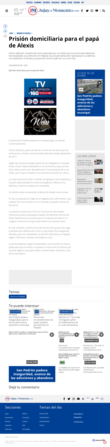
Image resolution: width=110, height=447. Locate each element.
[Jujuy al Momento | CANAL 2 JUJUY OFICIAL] (83, 399)
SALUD (41, 425)
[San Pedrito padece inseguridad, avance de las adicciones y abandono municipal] (19, 314)
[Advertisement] (40, 277)
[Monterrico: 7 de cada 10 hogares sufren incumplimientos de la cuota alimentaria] (69, 314)
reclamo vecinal (15, 312)
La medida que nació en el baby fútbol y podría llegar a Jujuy (69, 369)
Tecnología (26, 429)
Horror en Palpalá (17, 296)
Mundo (63, 2)
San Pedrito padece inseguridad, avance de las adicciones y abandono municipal (89, 104)
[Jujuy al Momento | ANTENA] (87, 399)
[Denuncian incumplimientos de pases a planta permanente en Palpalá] (44, 314)
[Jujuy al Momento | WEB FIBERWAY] (92, 399)
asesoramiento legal (66, 312)
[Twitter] (5, 31)
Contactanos (78, 422)
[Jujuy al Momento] (19, 400)
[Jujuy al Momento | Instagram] (92, 10)
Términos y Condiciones (11, 437)
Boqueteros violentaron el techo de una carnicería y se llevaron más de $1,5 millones (84, 183)
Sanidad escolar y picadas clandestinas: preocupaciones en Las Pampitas (93, 370)
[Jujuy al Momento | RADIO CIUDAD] (102, 399)
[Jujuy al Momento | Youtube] (96, 10)
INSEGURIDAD (44, 421)
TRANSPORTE (44, 418)
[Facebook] (5, 26)
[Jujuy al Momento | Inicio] (102, 407)
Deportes (46, 2)
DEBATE (62, 362)
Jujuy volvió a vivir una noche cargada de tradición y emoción (85, 172)
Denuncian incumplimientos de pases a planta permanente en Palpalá (43, 322)
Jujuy (7, 414)
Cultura (77, 2)
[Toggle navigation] (6, 10)
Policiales (55, 2)
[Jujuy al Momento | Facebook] (82, 10)
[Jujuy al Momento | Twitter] (87, 10)
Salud (70, 2)
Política (29, 2)
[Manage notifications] (105, 442)
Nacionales (9, 418)
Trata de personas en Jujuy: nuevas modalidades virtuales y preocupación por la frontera (85, 203)
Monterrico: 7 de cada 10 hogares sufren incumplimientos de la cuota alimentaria (69, 321)
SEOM (36, 312)
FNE (82, 2)
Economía (37, 2)
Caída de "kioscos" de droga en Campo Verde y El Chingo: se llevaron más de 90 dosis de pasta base (85, 164)
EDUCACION (43, 414)
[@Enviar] (5, 36)
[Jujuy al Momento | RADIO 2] (97, 399)
